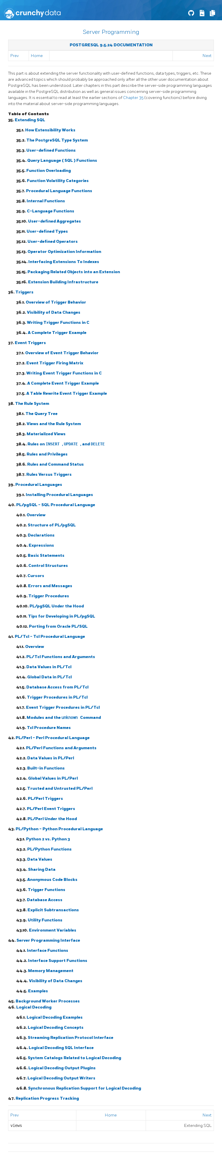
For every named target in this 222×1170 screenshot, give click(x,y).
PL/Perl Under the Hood (52, 818)
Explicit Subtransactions (53, 910)
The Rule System (32, 403)
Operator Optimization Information (64, 251)
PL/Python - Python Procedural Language (59, 828)
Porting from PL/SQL (58, 626)
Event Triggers (30, 342)
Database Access (44, 899)
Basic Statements (46, 555)
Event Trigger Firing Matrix (54, 363)
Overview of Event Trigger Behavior (62, 352)
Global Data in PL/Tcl (49, 677)
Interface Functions (47, 950)
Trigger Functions (46, 889)
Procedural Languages (38, 484)
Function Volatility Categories (58, 180)
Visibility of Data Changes (53, 312)
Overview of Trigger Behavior (56, 302)
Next (207, 55)
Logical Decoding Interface (61, 1047)
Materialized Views (46, 433)
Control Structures (48, 565)
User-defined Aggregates (54, 221)
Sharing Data (42, 869)
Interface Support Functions (57, 960)
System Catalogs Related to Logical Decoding (74, 1057)
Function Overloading (48, 170)
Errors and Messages (50, 585)
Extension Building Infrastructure (63, 282)
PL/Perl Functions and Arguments (61, 747)
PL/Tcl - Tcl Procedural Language (50, 636)
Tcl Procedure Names (49, 727)
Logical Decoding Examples (55, 1017)
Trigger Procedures (48, 596)
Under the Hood (56, 606)
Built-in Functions (46, 768)
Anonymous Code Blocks (52, 879)
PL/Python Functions (49, 849)
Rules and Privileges (47, 454)
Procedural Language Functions (59, 190)
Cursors (35, 575)
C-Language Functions (50, 211)
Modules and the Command (64, 717)
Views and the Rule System (54, 423)
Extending (30, 119)
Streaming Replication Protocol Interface (70, 1037)
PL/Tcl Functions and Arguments (60, 656)
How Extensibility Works (50, 130)
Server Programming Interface (48, 940)
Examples (38, 991)
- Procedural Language (55, 504)
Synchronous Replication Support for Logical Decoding (84, 1088)
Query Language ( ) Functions (62, 160)
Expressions (41, 545)
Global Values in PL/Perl (53, 778)
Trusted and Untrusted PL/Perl (59, 788)
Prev (14, 55)
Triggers (24, 292)
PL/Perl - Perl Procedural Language (53, 737)
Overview (36, 515)
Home (37, 55)
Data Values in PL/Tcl (48, 666)
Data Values (39, 859)
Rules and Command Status (55, 464)
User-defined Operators (52, 241)
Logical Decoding (33, 1007)
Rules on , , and (66, 444)
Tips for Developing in (61, 616)
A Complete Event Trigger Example (63, 383)
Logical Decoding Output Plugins (62, 1068)
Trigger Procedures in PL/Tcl (57, 697)
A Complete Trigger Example (57, 332)
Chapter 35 (133, 97)
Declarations (41, 535)
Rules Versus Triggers (49, 474)
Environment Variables (52, 930)
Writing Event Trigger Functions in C (64, 373)
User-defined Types (47, 231)
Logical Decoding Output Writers (61, 1078)
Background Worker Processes (48, 1001)
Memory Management (50, 970)
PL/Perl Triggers (45, 798)
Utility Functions (45, 920)
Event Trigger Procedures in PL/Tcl (63, 707)
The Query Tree (41, 413)
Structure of (52, 525)
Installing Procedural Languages (59, 494)
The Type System (57, 140)
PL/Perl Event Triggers (51, 808)
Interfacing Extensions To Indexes (63, 261)
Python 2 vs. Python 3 (48, 839)
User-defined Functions (51, 150)
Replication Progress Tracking (47, 1098)
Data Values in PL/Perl (50, 758)
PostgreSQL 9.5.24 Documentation (111, 45)
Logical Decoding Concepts (56, 1027)
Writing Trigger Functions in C (58, 322)
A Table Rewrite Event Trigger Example (66, 393)
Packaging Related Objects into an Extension (73, 271)
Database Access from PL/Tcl (57, 687)
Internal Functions (46, 201)
